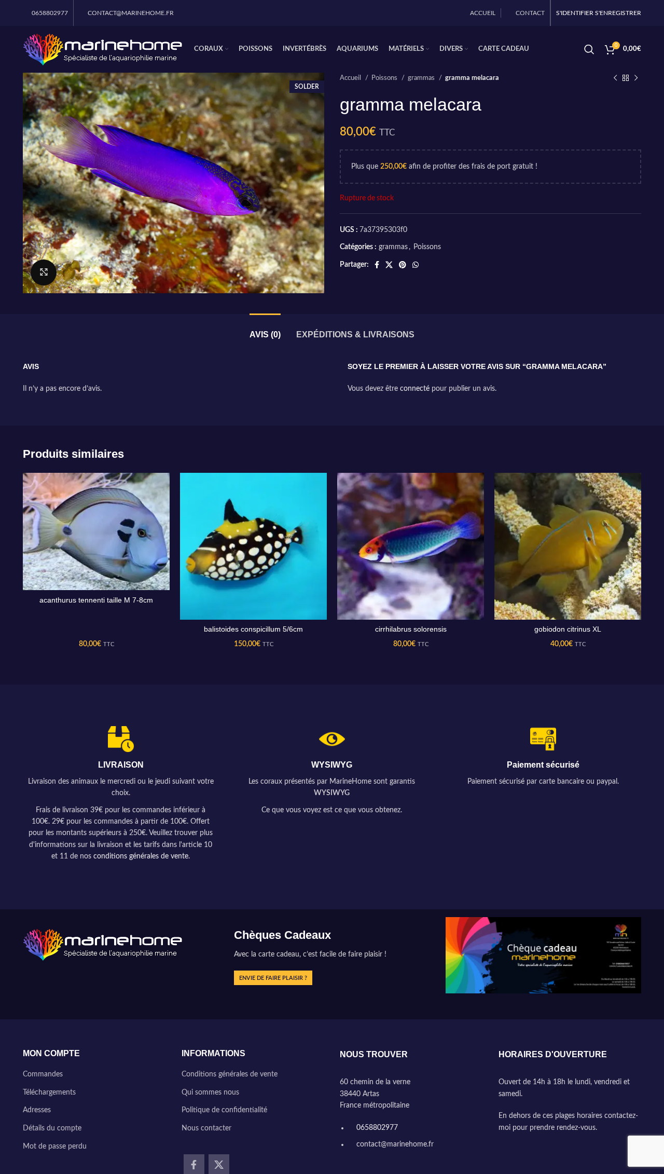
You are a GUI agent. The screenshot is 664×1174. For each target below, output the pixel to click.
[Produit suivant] (636, 78)
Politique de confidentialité (224, 1110)
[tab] (265, 329)
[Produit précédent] (615, 78)
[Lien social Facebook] (376, 264)
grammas (422, 77)
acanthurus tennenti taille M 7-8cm (96, 600)
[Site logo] (103, 49)
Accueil (351, 77)
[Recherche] (589, 49)
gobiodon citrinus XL (567, 629)
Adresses (37, 1110)
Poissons (385, 77)
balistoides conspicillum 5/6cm (253, 629)
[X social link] (389, 264)
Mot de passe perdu (55, 1146)
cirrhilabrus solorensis (411, 629)
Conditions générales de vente (230, 1074)
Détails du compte (52, 1128)
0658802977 (376, 1127)
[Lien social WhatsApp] (415, 264)
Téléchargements (49, 1092)
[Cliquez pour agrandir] (44, 272)
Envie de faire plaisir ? (273, 978)
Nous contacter (206, 1128)
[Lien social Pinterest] (402, 264)
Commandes (43, 1074)
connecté (415, 388)
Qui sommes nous (210, 1092)
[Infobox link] (120, 794)
